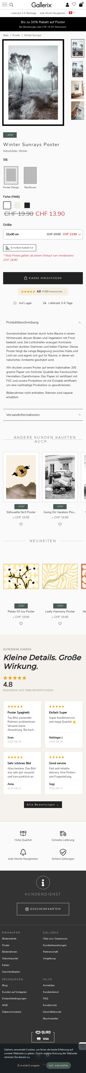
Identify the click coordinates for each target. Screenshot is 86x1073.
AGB (5, 1005)
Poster (5, 945)
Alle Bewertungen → (43, 804)
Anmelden (49, 985)
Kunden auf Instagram (14, 992)
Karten (5, 965)
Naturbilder (10, 151)
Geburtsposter (10, 958)
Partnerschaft (50, 951)
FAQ (45, 998)
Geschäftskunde (52, 1012)
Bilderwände (9, 938)
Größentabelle (21, 247)
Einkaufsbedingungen (14, 998)
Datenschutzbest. (12, 1012)
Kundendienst (51, 992)
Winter (23, 151)
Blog (5, 985)
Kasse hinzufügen (45, 278)
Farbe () (11, 197)
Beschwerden (50, 1018)
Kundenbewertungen (55, 945)
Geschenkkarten (45, 909)
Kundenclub (50, 1005)
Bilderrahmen (9, 951)
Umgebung (49, 958)
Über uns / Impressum (55, 938)
